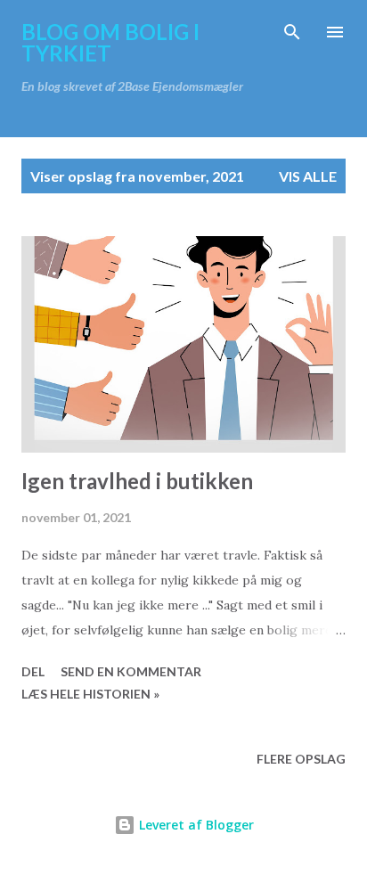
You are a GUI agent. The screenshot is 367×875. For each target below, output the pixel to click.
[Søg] (292, 32)
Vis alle (308, 176)
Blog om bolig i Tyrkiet (110, 42)
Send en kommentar (131, 671)
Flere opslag (301, 758)
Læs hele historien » (90, 693)
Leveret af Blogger (194, 824)
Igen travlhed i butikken (137, 481)
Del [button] (33, 671)
